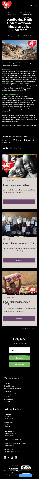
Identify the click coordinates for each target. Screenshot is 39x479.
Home (4, 12)
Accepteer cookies (25, 476)
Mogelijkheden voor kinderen (12, 388)
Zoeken (31, 6)
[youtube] (12, 457)
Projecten (7, 383)
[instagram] (16, 457)
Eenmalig (19, 358)
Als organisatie (8, 399)
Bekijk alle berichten (28, 329)
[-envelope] (28, 139)
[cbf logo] (26, 468)
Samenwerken (8, 391)
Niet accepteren (12, 476)
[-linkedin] (6, 142)
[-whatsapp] (34, 139)
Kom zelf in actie (9, 386)
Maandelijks (19, 365)
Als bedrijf (7, 402)
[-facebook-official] (7, 139)
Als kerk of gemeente (10, 394)
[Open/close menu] (36, 5)
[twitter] (8, 457)
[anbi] (13, 468)
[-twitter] (17, 139)
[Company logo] (7, 5)
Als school (7, 396)
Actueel (19, 12)
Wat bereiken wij (11, 13)
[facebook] (5, 457)
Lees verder (26, 473)
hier (6, 125)
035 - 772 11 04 (16, 439)
